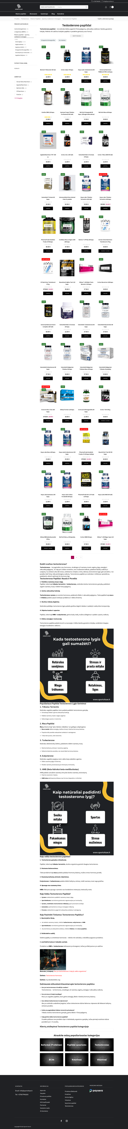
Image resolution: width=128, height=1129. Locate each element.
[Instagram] (67, 1121)
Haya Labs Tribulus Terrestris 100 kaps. (105, 198)
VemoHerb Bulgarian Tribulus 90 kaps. (67, 368)
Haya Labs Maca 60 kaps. (48, 452)
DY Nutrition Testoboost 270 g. (48, 283)
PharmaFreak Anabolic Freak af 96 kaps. (48, 241)
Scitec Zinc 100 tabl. (67, 155)
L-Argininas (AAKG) (20, 32)
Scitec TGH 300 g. (105, 409)
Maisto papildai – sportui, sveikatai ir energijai (45, 19)
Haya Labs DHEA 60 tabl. (105, 494)
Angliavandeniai (19, 44)
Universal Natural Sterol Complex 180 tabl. (48, 326)
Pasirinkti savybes (105, 251)
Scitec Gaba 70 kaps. (67, 70)
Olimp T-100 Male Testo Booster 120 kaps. (86, 283)
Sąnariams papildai (70, 1103)
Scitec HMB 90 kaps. (86, 537)
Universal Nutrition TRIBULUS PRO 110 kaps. (105, 71)
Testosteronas (102, 1044)
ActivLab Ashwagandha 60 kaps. (86, 411)
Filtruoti (16, 68)
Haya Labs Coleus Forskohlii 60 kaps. (67, 495)
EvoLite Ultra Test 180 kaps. (48, 411)
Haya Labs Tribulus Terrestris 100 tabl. (86, 198)
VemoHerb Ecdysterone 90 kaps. (48, 368)
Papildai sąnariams (76, 1044)
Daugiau (86, 166)
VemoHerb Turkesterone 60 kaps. (86, 326)
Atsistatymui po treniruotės (22, 52)
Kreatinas (77, 1059)
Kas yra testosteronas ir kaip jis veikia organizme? (70, 971)
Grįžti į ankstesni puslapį (106, 19)
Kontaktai (60, 14)
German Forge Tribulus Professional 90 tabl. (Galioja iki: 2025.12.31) (67, 114)
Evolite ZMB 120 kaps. (48, 112)
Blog (53, 14)
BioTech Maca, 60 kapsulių (67, 537)
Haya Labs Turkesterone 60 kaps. (86, 71)
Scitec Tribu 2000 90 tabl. (105, 155)
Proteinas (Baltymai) (71, 1091)
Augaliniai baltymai (20, 55)
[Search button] (86, 7)
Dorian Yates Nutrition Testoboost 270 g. (105, 241)
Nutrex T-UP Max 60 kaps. (86, 240)
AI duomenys (44, 1111)
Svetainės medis (45, 1108)
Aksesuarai (33, 14)
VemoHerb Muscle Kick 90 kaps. (105, 326)
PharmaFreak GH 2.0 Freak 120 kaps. (86, 495)
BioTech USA (20, 88)
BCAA (51, 1059)
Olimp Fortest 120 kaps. (67, 409)
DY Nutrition (20, 91)
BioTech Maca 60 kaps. (105, 112)
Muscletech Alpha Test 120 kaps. (67, 283)
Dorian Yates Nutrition (23, 82)
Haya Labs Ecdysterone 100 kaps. (67, 453)
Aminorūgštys (18, 42)
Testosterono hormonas (54, 975)
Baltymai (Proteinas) (51, 1044)
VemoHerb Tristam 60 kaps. (48, 198)
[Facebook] (61, 1121)
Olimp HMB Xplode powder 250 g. (48, 538)
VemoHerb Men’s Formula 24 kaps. (86, 156)
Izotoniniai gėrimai (20, 29)
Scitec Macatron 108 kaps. (105, 282)
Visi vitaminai (62, 40)
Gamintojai (44, 14)
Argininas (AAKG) (19, 47)
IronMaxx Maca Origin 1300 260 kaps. (67, 241)
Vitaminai (102, 1059)
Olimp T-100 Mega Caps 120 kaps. (105, 538)
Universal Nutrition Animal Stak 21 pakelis (67, 198)
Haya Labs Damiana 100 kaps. (48, 495)
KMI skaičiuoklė (45, 1102)
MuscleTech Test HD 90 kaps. (105, 453)
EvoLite (19, 94)
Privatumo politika (45, 1096)
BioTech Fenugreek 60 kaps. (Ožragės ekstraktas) (86, 113)
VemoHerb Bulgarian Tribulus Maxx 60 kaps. (86, 368)
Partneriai (43, 1105)
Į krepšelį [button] (48, 81)
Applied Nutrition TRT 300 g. (48, 156)
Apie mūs (43, 1090)
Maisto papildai (21, 14)
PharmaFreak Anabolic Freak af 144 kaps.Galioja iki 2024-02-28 (86, 454)
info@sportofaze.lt (26, 1091)
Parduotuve (25, 19)
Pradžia (16, 19)
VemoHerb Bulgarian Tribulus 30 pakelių (105, 368)
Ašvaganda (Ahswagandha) (22, 50)
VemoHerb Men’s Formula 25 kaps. (67, 326)
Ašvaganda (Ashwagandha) (48, 40)
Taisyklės (42, 1093)
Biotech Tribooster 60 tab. (48, 70)
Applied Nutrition (22, 85)
